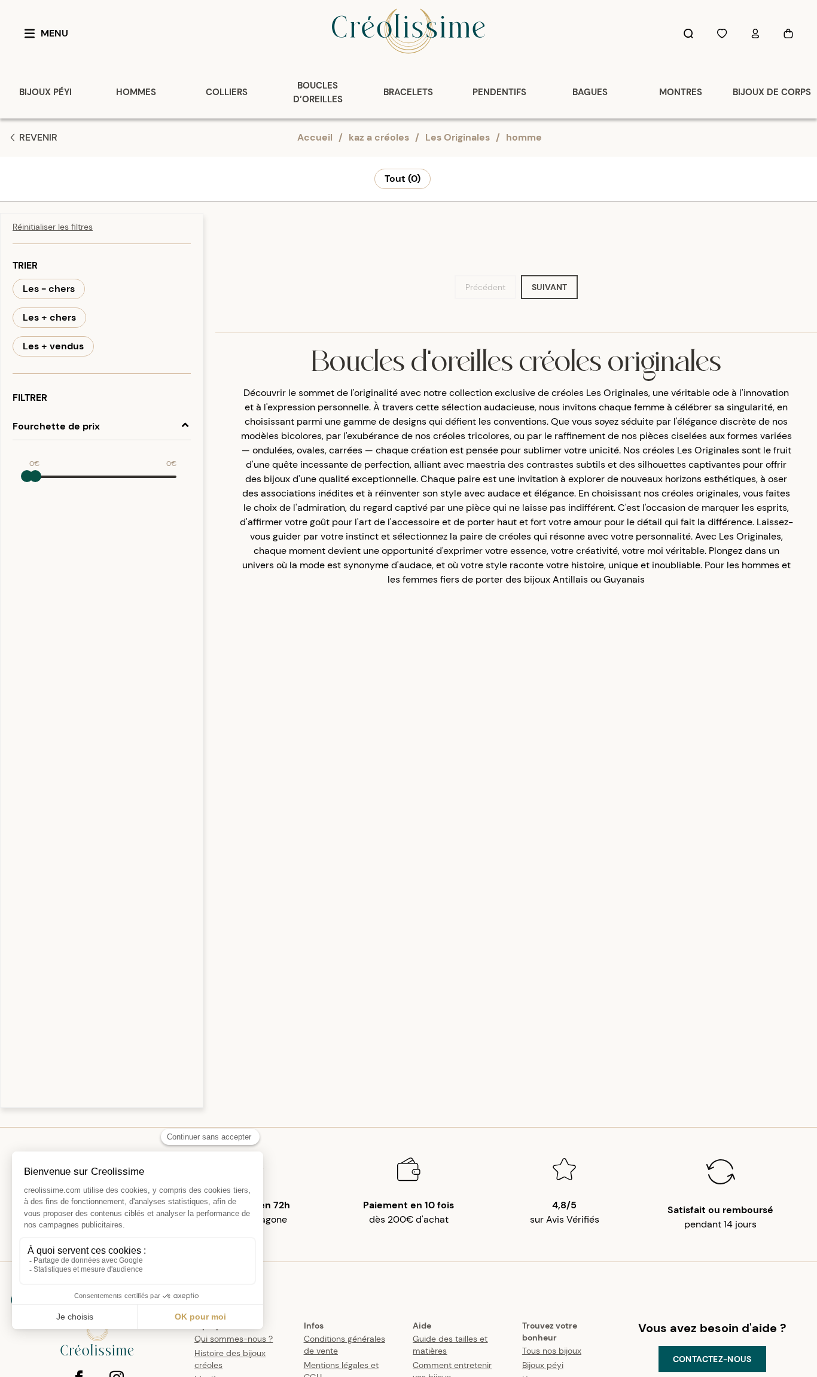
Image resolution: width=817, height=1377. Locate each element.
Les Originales (457, 137)
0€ (34, 463)
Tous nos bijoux (551, 1350)
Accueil (315, 137)
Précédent (485, 287)
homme (524, 137)
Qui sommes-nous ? (233, 1338)
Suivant (549, 287)
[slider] (27, 476)
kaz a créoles (379, 137)
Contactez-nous (712, 1359)
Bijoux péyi (542, 1365)
